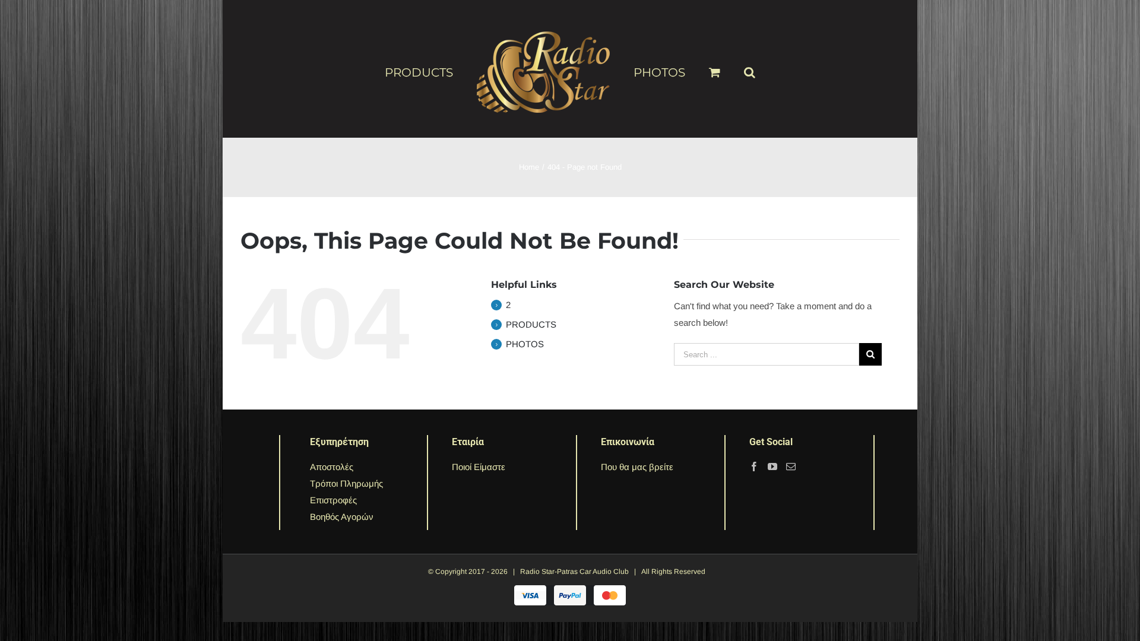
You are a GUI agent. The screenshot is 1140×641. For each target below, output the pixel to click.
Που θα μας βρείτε (637, 467)
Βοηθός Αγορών (341, 517)
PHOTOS (525, 344)
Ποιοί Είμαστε (478, 467)
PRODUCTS (531, 324)
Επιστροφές (333, 500)
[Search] (730, 67)
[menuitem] (445, 72)
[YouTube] (772, 466)
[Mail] (791, 466)
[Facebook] (754, 466)
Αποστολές (331, 467)
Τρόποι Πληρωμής (346, 483)
